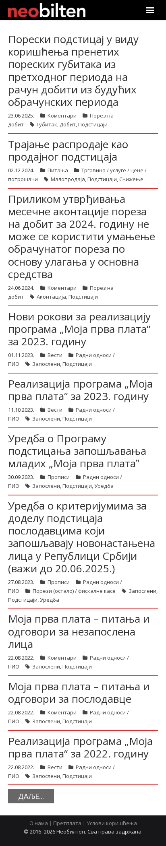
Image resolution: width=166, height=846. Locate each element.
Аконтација (51, 296)
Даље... (31, 796)
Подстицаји (93, 124)
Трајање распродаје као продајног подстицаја (68, 150)
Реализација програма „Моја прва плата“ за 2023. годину (80, 389)
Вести (55, 355)
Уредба (104, 485)
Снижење (131, 179)
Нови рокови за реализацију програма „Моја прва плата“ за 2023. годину (79, 329)
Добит (68, 124)
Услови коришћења (112, 823)
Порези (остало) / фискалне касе (74, 590)
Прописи (59, 477)
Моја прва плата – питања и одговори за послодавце (78, 692)
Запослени (46, 363)
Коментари (62, 115)
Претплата (67, 823)
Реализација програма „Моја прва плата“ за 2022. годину (80, 747)
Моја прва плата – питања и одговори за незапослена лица (78, 631)
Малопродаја (68, 179)
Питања (58, 170)
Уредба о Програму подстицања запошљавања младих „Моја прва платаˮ (77, 450)
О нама (38, 823)
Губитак (47, 124)
